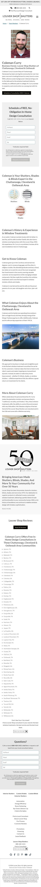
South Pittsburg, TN (10, 695)
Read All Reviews (20, 527)
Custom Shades (21, 793)
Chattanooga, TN (9, 569)
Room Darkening (20, 806)
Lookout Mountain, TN (11, 637)
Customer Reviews (20, 823)
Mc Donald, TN (8, 643)
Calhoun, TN (8, 564)
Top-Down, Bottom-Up (20, 808)
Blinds (27, 201)
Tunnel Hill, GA (8, 704)
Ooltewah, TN (8, 657)
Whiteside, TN (8, 710)
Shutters (14, 201)
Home (4, 23)
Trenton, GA (8, 701)
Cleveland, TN (8, 575)
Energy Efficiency (20, 803)
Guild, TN (7, 619)
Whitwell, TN (8, 713)
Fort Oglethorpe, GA (10, 607)
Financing (20, 831)
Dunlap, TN (7, 596)
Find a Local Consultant (20, 816)
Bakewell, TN (8, 555)
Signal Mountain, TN (10, 686)
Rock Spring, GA (9, 672)
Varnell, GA (7, 707)
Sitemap (29, 867)
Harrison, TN (8, 622)
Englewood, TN (9, 599)
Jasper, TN (7, 628)
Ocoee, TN (7, 651)
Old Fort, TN (8, 654)
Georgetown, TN (9, 610)
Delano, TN (7, 593)
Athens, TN (7, 552)
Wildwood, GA (8, 716)
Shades (20, 218)
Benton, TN (7, 558)
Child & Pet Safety (20, 811)
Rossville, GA (8, 678)
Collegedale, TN (9, 581)
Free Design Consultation (20, 4)
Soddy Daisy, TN (9, 689)
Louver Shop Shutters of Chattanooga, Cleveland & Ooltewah (20, 67)
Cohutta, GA (8, 578)
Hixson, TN (7, 625)
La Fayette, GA (8, 631)
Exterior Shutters (21, 796)
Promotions (20, 829)
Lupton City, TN (9, 640)
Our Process (20, 821)
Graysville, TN (8, 616)
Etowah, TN (7, 602)
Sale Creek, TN (8, 681)
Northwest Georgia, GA (11, 648)
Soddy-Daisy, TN (9, 692)
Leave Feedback (20, 836)
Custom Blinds (33, 793)
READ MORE (6, 509)
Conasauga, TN (9, 584)
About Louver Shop (20, 819)
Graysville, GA (8, 613)
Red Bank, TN (8, 660)
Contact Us (20, 834)
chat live (25, 745)
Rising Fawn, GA (9, 669)
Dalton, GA (7, 587)
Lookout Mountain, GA (11, 634)
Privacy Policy (17, 154)
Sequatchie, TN (8, 684)
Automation (20, 801)
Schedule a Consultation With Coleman (16, 93)
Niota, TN (7, 646)
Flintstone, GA (8, 605)
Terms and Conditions (16, 778)
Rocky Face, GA (9, 675)
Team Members (13, 23)
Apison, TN (7, 549)
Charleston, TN (9, 567)
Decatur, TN (7, 590)
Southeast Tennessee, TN (12, 698)
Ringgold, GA (8, 666)
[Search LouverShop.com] (26, 731)
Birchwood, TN (8, 561)
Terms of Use (13, 867)
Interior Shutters (8, 793)
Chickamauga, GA (9, 572)
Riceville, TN (8, 663)
